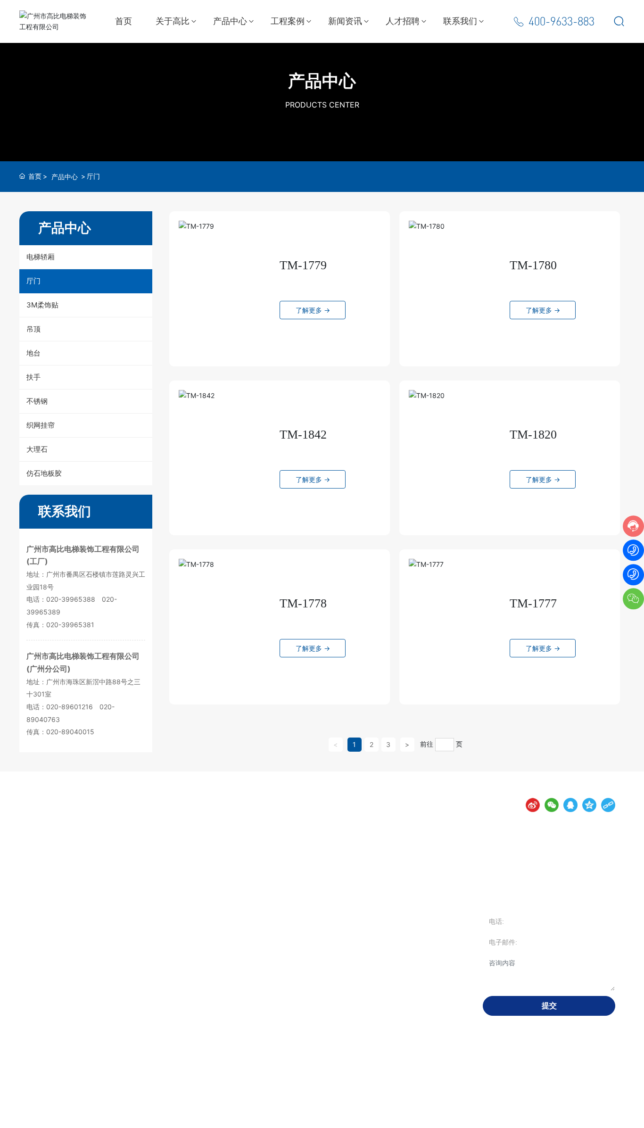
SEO (294, 1115)
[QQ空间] (589, 805)
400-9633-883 (561, 21)
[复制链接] (608, 805)
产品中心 (322, 80)
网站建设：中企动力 (238, 1115)
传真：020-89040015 (60, 732)
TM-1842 (303, 434)
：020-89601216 (67, 707)
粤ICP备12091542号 (178, 1115)
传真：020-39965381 (60, 625)
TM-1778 (303, 603)
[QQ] (570, 805)
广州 (276, 1115)
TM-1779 (303, 265)
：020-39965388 (68, 599)
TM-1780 (533, 265)
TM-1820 (533, 434)
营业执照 (318, 1115)
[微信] (552, 805)
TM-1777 (533, 603)
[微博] (533, 805)
